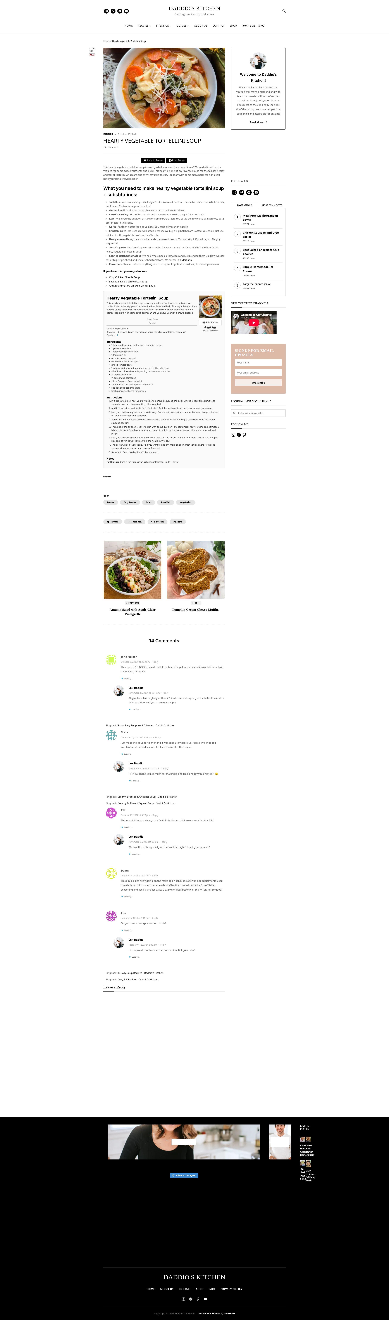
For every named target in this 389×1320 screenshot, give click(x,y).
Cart (212, 1289)
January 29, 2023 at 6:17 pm (135, 918)
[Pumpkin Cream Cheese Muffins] (196, 570)
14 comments (111, 147)
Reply (155, 661)
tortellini (165, 502)
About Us (200, 25)
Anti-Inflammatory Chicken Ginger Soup (132, 285)
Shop (233, 25)
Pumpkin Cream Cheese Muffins (195, 609)
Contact (219, 25)
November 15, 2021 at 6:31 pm (144, 692)
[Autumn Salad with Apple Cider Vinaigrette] (132, 570)
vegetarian (185, 502)
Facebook (136, 521)
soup (148, 502)
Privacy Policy (231, 1289)
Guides (181, 25)
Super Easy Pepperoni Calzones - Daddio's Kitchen (146, 725)
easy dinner (130, 502)
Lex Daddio (136, 688)
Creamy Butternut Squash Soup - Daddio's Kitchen (146, 803)
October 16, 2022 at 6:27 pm (135, 815)
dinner (110, 502)
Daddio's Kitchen (194, 8)
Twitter (114, 521)
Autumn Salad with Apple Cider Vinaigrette (133, 612)
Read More (256, 122)
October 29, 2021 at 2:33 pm (135, 661)
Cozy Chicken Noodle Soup (124, 277)
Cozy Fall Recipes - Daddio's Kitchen (138, 979)
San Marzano (184, 260)
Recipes (143, 25)
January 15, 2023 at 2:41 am (135, 875)
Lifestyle (162, 25)
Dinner (108, 134)
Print (179, 521)
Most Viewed (244, 205)
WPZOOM (229, 1313)
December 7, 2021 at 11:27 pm (136, 737)
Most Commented (272, 205)
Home (129, 25)
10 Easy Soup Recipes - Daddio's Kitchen (141, 973)
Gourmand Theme (209, 1313)
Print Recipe (178, 160)
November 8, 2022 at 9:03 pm (143, 841)
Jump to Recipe (154, 160)
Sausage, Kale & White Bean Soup (128, 281)
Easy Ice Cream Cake (257, 284)
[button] (205, 327)
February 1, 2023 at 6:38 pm (143, 944)
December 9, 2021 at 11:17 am (144, 768)
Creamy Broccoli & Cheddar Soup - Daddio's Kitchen (147, 796)
